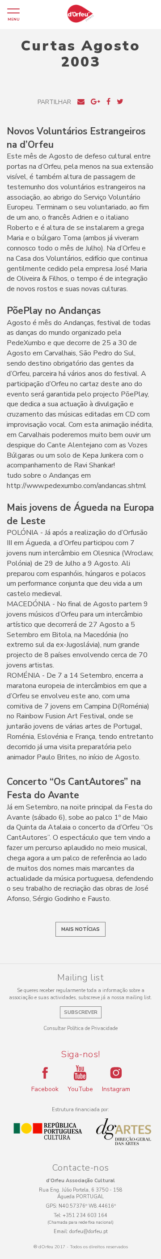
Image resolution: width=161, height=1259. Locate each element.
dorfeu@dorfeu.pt (88, 1231)
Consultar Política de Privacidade (80, 1028)
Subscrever (80, 1012)
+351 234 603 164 (85, 1215)
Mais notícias (80, 929)
